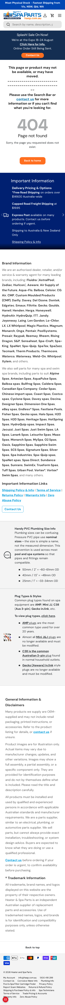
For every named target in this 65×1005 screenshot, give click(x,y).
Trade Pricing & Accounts (35, 993)
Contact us (13, 860)
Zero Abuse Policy (28, 996)
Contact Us (32, 55)
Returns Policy (12, 495)
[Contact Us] (5, 999)
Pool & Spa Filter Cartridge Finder (19, 984)
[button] (52, 15)
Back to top (33, 947)
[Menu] (59, 15)
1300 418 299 (46, 977)
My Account (9, 977)
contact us (25, 99)
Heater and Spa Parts (21, 972)
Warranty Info (35, 495)
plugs (29, 623)
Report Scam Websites (14, 987)
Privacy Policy (46, 984)
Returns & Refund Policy (40, 987)
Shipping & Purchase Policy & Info (19, 990)
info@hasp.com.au (27, 977)
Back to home (32, 160)
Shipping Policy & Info (26, 242)
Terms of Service (48, 490)
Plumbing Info (47, 980)
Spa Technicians (46, 990)
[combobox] (32, 24)
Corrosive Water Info (28, 980)
